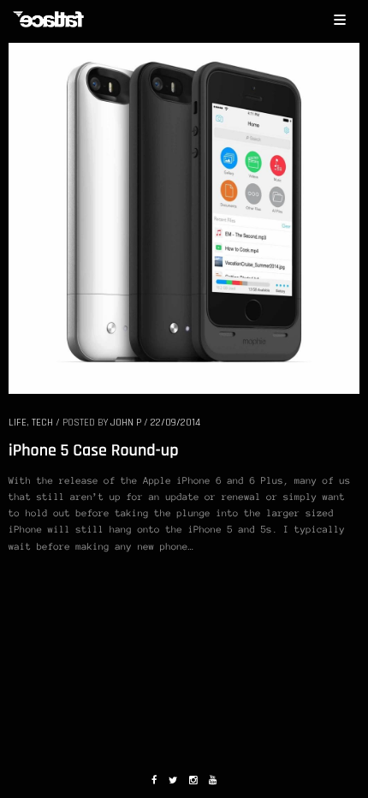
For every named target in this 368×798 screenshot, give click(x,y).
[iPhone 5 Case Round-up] (184, 217)
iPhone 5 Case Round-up (94, 450)
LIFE (18, 422)
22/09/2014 (175, 422)
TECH (42, 422)
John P (125, 422)
